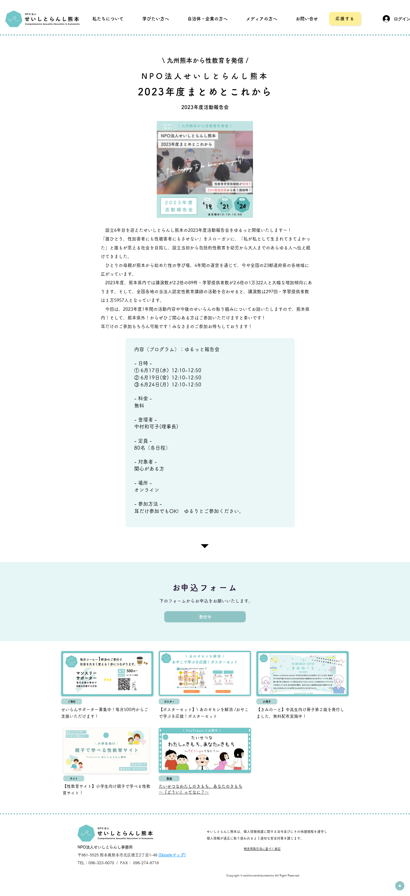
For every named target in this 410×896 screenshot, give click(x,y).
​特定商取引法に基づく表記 (262, 848)
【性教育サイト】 (79, 786)
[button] (306, 18)
